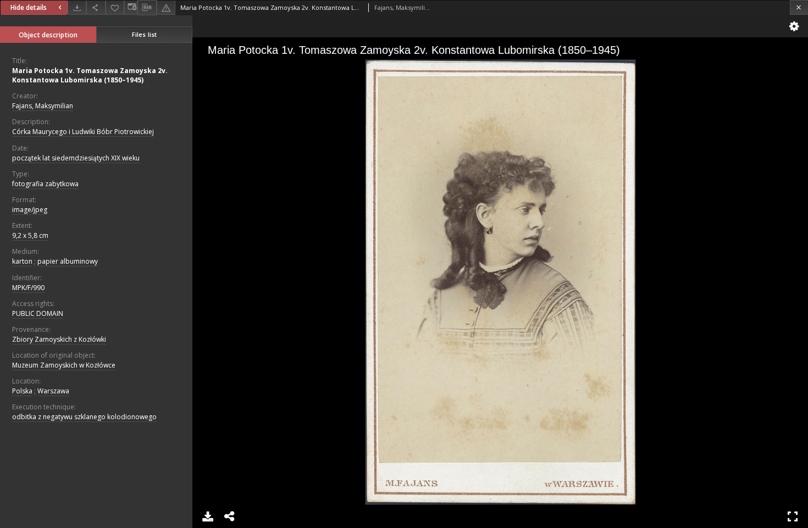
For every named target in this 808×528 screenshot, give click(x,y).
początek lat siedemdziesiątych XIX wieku (76, 158)
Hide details (28, 7)
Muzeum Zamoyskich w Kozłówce (63, 365)
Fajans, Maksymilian (42, 105)
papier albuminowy (67, 261)
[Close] (799, 7)
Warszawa (53, 391)
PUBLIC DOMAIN (37, 313)
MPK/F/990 (28, 287)
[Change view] (130, 7)
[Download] (77, 7)
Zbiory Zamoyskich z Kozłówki (59, 339)
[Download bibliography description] (146, 7)
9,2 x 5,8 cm (30, 235)
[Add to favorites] (115, 7)
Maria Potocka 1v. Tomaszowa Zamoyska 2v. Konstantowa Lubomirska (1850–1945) (90, 75)
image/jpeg (29, 209)
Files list (144, 34)
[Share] (95, 7)
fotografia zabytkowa (45, 183)
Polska (22, 391)
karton (22, 261)
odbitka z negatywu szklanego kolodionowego (84, 416)
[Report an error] (166, 7)
